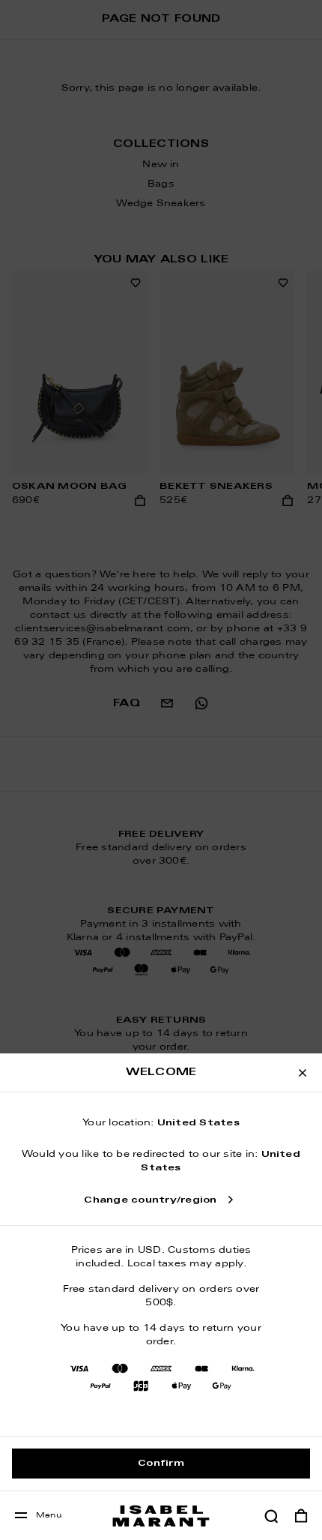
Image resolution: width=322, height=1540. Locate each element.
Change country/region (150, 1200)
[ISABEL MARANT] (161, 1515)
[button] (271, 1516)
